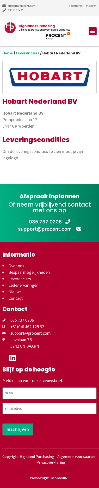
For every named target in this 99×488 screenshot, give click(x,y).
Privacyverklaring (51, 462)
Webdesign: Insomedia (48, 477)
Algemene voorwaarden (76, 456)
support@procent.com (45, 229)
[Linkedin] (13, 358)
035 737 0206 (45, 222)
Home (7, 53)
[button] (93, 31)
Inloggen (91, 5)
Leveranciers (27, 53)
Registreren (76, 5)
